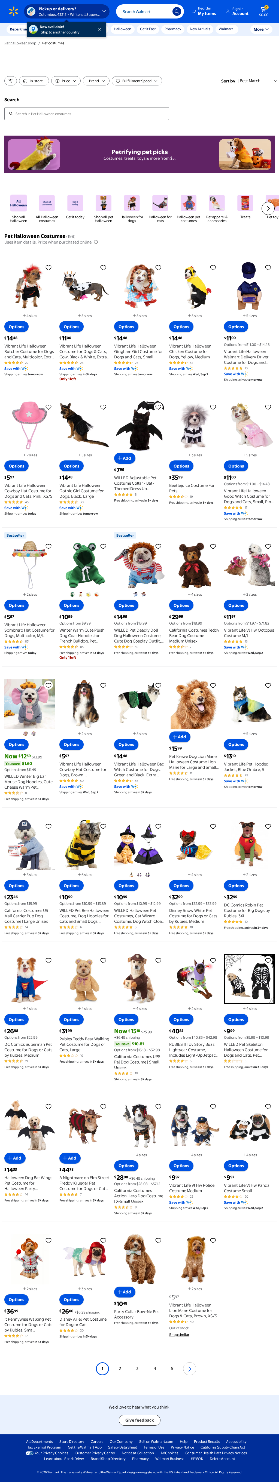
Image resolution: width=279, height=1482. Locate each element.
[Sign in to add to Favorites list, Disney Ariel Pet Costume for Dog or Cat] (103, 1240)
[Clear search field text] (164, 11)
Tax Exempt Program (44, 1447)
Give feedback (139, 1420)
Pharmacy (173, 29)
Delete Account (222, 1458)
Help (183, 1441)
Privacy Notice (182, 1447)
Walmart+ (227, 29)
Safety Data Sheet (122, 1447)
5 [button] (172, 1368)
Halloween (122, 29)
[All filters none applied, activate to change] (10, 80)
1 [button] (102, 1368)
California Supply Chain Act (223, 1447)
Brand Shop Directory (108, 1458)
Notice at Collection (138, 1453)
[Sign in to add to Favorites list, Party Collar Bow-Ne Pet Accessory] (158, 1240)
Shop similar (179, 1334)
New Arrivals (200, 29)
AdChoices (169, 1453)
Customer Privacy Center (95, 1453)
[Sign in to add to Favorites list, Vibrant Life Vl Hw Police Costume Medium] (213, 1106)
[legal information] (96, 242)
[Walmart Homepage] (14, 11)
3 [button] (137, 1368)
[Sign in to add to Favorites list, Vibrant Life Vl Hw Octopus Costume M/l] (268, 546)
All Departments (39, 1441)
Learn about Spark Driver (64, 1458)
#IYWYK (197, 1458)
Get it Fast (148, 29)
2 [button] (120, 1368)
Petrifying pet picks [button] (139, 152)
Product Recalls (207, 1441)
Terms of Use (154, 1447)
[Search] (176, 11)
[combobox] (150, 11)
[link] (18, 208)
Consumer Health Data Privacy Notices (216, 1453)
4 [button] (155, 1368)
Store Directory (71, 1441)
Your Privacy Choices (51, 1453)
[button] (204, 11)
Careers (97, 1441)
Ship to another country (60, 32)
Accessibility (236, 1441)
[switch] (34, 80)
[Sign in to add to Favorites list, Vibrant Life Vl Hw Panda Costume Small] (268, 1106)
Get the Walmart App (85, 1447)
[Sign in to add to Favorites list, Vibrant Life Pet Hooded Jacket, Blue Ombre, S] (268, 685)
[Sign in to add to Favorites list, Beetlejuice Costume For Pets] (213, 406)
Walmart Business (169, 1458)
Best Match (250, 80)
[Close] (101, 29)
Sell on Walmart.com (156, 1441)
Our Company (121, 1441)
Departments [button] (21, 29)
